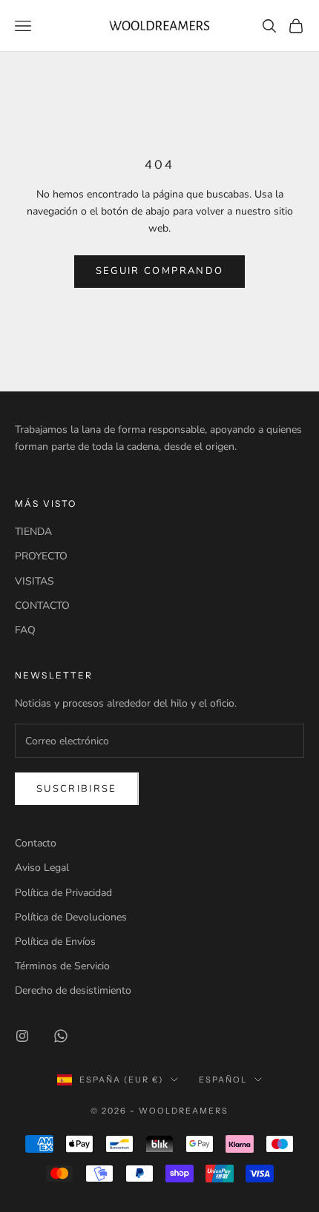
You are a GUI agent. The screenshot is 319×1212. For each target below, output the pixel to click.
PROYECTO (41, 556)
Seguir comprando (159, 270)
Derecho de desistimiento (73, 990)
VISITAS (34, 581)
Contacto (35, 843)
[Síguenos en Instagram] (22, 1035)
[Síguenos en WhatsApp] (60, 1035)
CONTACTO (42, 606)
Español (223, 1079)
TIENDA (33, 532)
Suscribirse (76, 788)
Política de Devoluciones (71, 917)
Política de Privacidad (63, 893)
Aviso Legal (42, 868)
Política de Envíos (55, 942)
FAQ (25, 630)
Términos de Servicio (62, 966)
